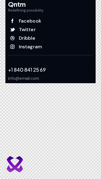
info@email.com (23, 78)
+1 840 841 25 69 (27, 69)
